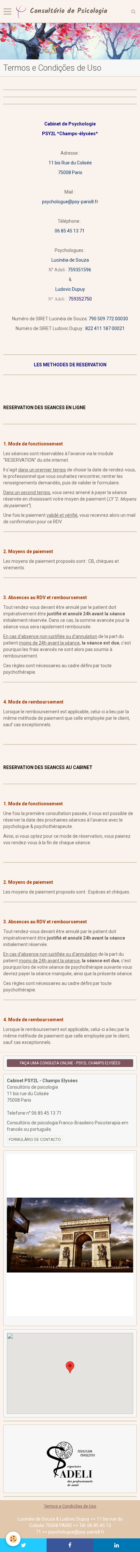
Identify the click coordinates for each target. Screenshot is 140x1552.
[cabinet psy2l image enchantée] (70, 41)
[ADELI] (70, 1463)
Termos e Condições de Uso (70, 1506)
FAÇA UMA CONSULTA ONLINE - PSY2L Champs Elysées (70, 1063)
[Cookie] (13, 1539)
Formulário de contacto (35, 1139)
